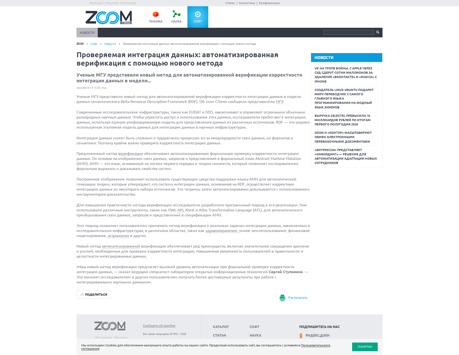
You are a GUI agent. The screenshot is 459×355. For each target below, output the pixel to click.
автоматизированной (121, 246)
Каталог (221, 327)
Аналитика (247, 3)
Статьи (219, 335)
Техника (156, 21)
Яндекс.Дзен (317, 335)
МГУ (279, 101)
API (180, 210)
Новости (87, 32)
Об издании (103, 337)
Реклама (121, 337)
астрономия (118, 235)
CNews (230, 3)
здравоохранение (221, 230)
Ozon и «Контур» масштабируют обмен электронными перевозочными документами (343, 137)
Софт (197, 21)
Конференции (269, 3)
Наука (176, 21)
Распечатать (297, 297)
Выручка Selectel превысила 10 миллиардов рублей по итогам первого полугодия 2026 (343, 120)
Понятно (365, 346)
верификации (130, 153)
